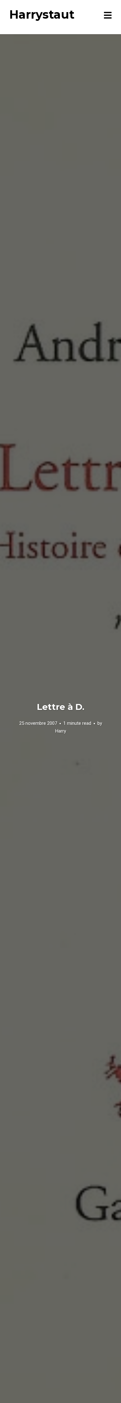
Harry (60, 731)
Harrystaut (41, 14)
